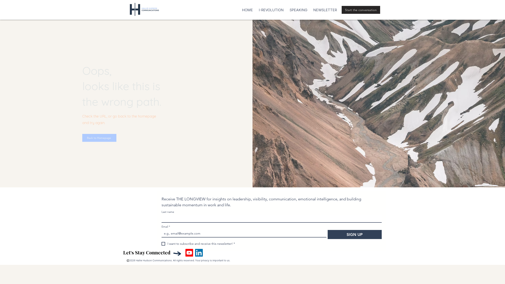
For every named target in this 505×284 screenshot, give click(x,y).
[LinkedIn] (199, 253)
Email (166, 226)
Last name (168, 212)
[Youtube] (189, 253)
